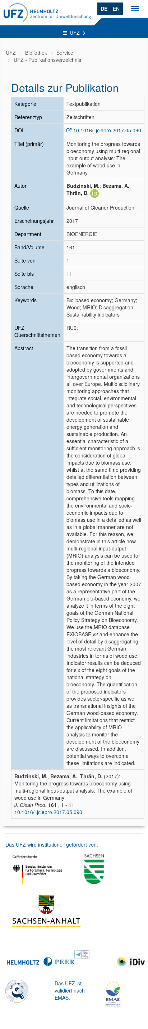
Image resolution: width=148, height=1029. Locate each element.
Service (64, 52)
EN (116, 8)
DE (104, 8)
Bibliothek (36, 52)
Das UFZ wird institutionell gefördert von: (51, 844)
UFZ (75, 32)
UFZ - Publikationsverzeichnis (47, 59)
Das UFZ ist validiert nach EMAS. (70, 990)
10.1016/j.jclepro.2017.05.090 (107, 130)
